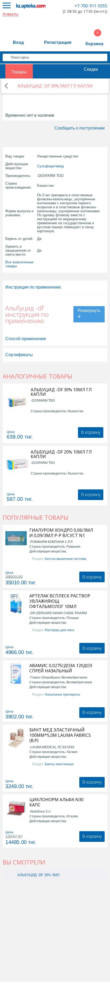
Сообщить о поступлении (79, 128)
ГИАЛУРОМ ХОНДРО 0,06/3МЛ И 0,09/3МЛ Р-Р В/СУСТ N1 (61, 532)
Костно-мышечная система (65, 559)
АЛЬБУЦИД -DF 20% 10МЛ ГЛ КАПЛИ (61, 454)
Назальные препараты (62, 694)
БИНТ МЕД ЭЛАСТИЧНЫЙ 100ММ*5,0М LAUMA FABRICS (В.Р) (60, 735)
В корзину (90, 432)
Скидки (91, 69)
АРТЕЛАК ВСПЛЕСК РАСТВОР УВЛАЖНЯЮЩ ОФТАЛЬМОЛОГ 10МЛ (59, 601)
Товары (19, 72)
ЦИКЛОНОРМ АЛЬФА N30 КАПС (56, 802)
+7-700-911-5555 (90, 6)
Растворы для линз (59, 630)
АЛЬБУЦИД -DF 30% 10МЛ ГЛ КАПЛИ (61, 392)
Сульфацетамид (50, 166)
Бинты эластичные (59, 764)
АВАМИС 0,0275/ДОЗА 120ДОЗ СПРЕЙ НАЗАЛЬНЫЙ (60, 668)
